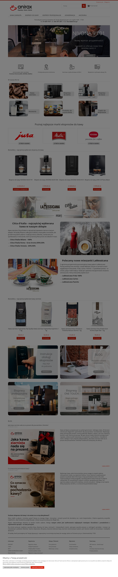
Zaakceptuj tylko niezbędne (11, 567)
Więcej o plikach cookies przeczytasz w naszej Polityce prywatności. (19, 564)
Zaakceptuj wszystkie (37, 567)
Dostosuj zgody (25, 567)
